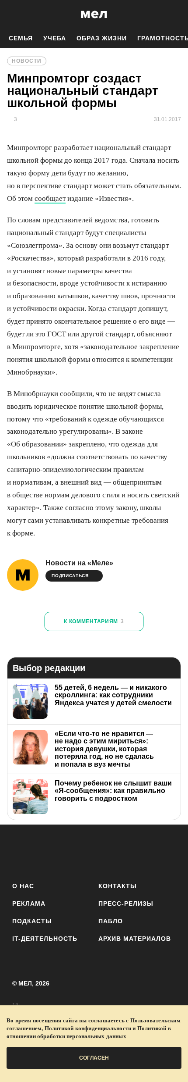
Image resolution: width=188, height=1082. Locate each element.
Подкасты (32, 921)
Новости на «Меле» (79, 563)
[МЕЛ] (94, 14)
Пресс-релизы (125, 903)
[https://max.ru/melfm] (166, 851)
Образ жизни (102, 38)
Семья (21, 38)
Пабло (110, 921)
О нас (23, 885)
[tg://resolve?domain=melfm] (21, 851)
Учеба (54, 38)
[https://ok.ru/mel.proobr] (142, 851)
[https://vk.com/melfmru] (69, 851)
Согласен (94, 1058)
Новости (27, 61)
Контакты (117, 885)
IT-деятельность (44, 938)
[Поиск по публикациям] (13, 14)
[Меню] (175, 14)
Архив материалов (134, 938)
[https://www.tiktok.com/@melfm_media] (94, 851)
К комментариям (94, 621)
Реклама (28, 903)
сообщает (50, 198)
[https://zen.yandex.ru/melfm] (45, 851)
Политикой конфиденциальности (88, 1028)
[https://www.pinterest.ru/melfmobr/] (118, 851)
